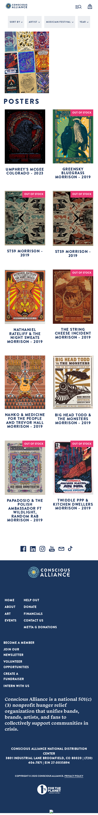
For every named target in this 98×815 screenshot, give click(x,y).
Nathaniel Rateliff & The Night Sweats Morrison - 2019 (25, 335)
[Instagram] (42, 549)
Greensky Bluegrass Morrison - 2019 (73, 173)
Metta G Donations (40, 627)
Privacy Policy (73, 775)
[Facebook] (23, 549)
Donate (30, 607)
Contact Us (34, 620)
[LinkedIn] (33, 549)
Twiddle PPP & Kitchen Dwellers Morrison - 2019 (73, 504)
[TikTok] (71, 549)
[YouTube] (52, 549)
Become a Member (19, 643)
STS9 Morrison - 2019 (25, 253)
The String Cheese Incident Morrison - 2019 (73, 333)
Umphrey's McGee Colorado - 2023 (25, 171)
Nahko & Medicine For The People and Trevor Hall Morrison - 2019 (25, 420)
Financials (33, 614)
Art (8, 614)
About (10, 607)
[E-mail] (61, 549)
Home (10, 600)
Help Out (31, 600)
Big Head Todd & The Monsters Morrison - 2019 (73, 418)
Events (11, 620)
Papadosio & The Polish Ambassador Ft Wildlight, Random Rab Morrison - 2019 (25, 510)
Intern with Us (16, 686)
